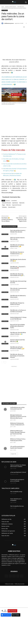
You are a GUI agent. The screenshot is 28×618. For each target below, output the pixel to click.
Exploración (21, 202)
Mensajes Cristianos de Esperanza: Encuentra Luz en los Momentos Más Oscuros (18, 416)
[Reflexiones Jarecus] (3, 23)
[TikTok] (17, 576)
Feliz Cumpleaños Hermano (17, 506)
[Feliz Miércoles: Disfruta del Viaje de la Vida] (5, 283)
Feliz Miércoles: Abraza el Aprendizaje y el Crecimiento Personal (17, 356)
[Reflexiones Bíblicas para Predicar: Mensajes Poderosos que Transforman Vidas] (5, 432)
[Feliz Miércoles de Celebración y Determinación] (5, 297)
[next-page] (5, 362)
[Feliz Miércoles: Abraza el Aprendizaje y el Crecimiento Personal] (5, 356)
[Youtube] (21, 576)
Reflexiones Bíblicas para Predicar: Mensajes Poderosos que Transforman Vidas (17, 432)
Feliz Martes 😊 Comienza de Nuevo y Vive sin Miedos (7, 219)
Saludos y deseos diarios (10, 6)
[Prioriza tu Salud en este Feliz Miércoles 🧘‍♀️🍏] (5, 341)
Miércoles (8, 205)
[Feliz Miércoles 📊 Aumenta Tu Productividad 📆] (5, 268)
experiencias (15, 202)
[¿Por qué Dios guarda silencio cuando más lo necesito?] (5, 448)
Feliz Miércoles (20, 6)
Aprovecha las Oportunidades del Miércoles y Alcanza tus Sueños (17, 326)
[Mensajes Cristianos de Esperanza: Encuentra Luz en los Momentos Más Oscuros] (5, 417)
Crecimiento (14, 200)
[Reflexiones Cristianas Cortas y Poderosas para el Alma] (5, 441)
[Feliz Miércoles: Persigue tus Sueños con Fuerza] (5, 304)
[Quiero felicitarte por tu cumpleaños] (5, 500)
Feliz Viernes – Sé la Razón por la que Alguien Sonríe (21, 219)
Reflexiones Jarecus (9, 23)
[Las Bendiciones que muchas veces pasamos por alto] (5, 409)
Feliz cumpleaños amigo (16, 491)
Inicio (3, 6)
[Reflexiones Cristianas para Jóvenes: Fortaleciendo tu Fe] (5, 425)
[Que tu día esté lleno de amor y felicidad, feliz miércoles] (5, 232)
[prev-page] (3, 362)
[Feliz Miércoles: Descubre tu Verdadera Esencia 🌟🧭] (5, 254)
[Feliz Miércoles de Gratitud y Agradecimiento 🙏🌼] (5, 246)
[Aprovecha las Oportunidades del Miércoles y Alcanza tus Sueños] (5, 326)
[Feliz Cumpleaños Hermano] (5, 508)
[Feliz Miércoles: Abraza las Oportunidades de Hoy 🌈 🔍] (5, 275)
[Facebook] (6, 576)
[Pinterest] (13, 576)
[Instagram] (10, 576)
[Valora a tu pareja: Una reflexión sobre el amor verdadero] (5, 467)
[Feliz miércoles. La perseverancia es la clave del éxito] (5, 290)
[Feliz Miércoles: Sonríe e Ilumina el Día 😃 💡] (5, 261)
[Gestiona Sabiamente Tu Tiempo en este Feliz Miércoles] (5, 319)
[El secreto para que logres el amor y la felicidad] (5, 481)
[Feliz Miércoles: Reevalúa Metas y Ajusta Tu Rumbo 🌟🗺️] (5, 334)
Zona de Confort (11, 207)
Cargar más (13, 453)
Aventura (8, 200)
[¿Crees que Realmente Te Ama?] (5, 474)
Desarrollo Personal (6, 202)
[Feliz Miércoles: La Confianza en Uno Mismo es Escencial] (5, 312)
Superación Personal (16, 205)
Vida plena (4, 207)
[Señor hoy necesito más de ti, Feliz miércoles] (5, 239)
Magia (3, 205)
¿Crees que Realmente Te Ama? (18, 472)
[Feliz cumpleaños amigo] (5, 493)
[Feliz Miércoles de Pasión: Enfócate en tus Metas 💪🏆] (5, 349)
